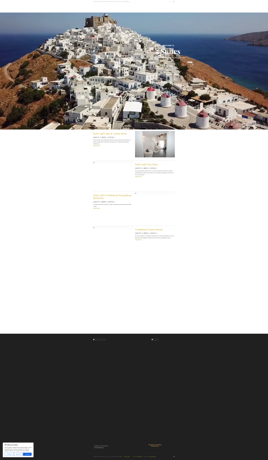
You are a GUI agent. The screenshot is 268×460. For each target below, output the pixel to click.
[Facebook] (168, 1)
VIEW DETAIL (96, 146)
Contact (144, 7)
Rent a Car (126, 7)
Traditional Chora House (149, 229)
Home (94, 7)
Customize (9, 454)
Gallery (135, 7)
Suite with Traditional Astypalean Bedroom (112, 197)
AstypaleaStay (153, 456)
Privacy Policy (127, 456)
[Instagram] (171, 1)
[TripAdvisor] (174, 1)
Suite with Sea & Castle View (109, 133)
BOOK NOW (153, 7)
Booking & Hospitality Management (155, 445)
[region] (18, 450)
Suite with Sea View (146, 164)
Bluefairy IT (140, 456)
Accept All (27, 454)
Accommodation (114, 7)
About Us (102, 7)
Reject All (18, 454)
